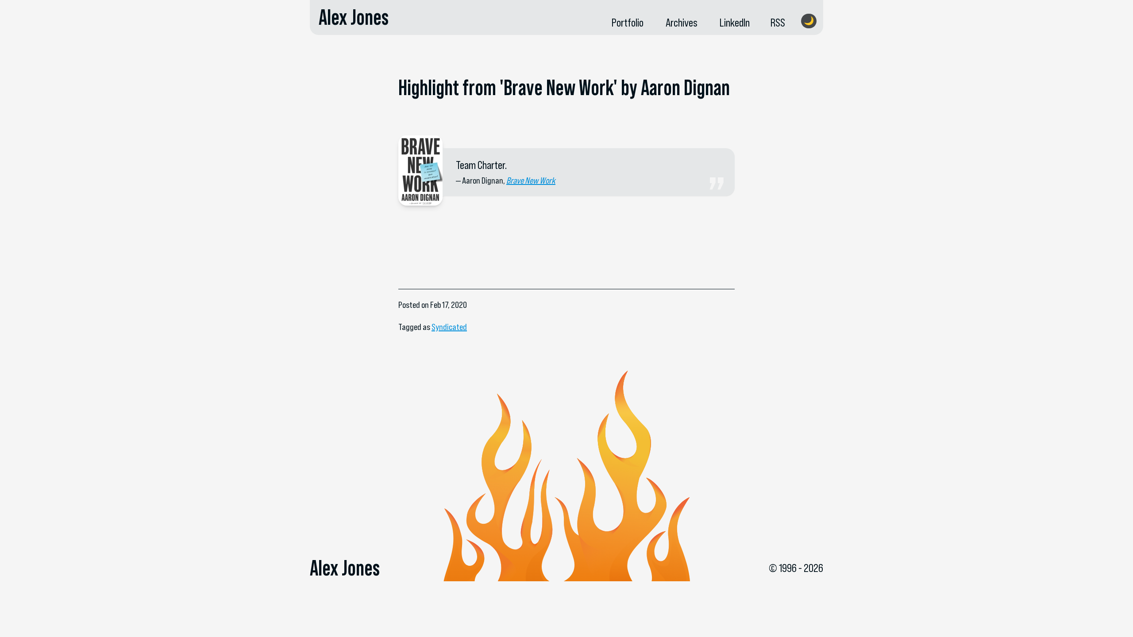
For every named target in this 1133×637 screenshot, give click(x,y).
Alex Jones (354, 17)
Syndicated (449, 327)
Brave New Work (530, 180)
